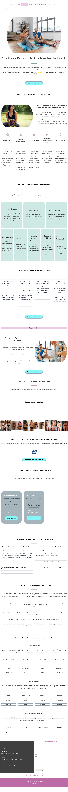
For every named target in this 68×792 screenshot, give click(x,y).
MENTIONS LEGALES (38, 775)
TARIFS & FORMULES (51, 4)
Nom (36, 751)
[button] (26, 4)
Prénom (36, 754)
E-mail (36, 756)
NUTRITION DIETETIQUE (41, 4)
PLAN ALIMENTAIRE (32, 4)
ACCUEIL (18, 4)
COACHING (24, 4)
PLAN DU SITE (28, 775)
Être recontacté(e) (39, 770)
